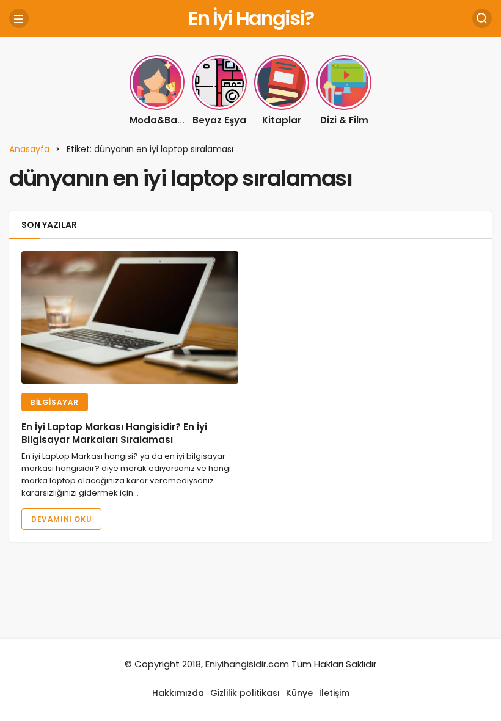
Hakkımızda (178, 693)
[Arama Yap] (482, 18)
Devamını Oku (61, 519)
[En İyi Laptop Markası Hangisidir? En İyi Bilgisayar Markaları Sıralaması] (129, 317)
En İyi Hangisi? (250, 18)
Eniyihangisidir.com (247, 663)
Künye (299, 693)
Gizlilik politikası (245, 693)
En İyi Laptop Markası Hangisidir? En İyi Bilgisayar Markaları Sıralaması (114, 433)
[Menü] (19, 18)
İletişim (334, 693)
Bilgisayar (55, 402)
